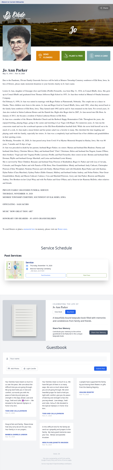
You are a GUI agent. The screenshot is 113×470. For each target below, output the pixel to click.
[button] (15, 267)
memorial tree (29, 229)
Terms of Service (62, 460)
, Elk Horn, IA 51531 (37, 271)
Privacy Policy (50, 460)
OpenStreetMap (59, 464)
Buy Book (70, 312)
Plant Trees (86, 275)
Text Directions (45, 275)
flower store (62, 229)
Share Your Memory (98, 332)
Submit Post (100, 368)
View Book (58, 312)
